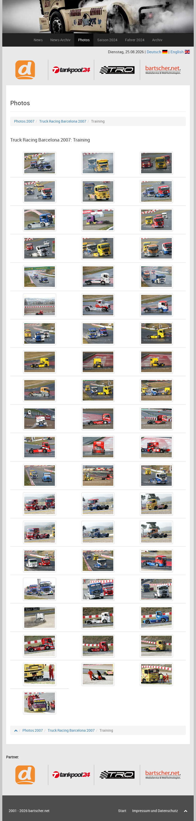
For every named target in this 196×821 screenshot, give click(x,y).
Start (122, 810)
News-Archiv (60, 39)
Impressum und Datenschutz (155, 810)
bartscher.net (39, 810)
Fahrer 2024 (134, 39)
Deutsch (154, 51)
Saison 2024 (107, 39)
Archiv (157, 39)
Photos (84, 39)
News (38, 39)
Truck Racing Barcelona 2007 (62, 121)
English (177, 51)
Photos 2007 (24, 121)
